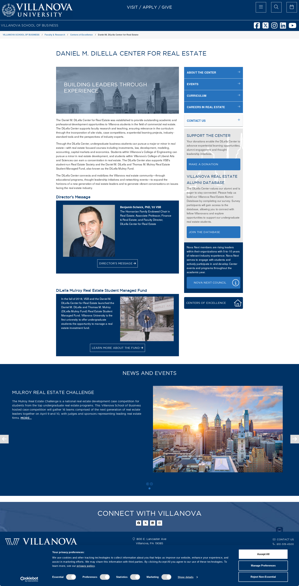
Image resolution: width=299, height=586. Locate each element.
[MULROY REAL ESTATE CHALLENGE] (149, 488)
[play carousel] (147, 483)
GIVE (167, 7)
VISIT (132, 7)
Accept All (263, 554)
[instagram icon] (159, 523)
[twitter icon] (145, 523)
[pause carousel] (151, 483)
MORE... (26, 417)
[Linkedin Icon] (152, 523)
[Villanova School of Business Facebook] (258, 27)
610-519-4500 (285, 544)
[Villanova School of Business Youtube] (294, 27)
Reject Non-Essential (263, 576)
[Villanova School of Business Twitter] (266, 27)
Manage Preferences (263, 565)
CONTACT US (285, 539)
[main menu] (261, 7)
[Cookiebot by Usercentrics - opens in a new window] (29, 579)
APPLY (150, 7)
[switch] (105, 577)
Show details (185, 577)
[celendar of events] (292, 7)
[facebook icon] (138, 523)
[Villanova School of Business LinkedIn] (284, 27)
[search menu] (276, 7)
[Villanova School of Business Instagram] (275, 27)
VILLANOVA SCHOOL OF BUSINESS (29, 25)
